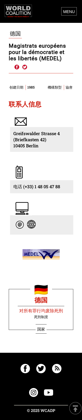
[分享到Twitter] (24, 67)
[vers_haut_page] (75, 409)
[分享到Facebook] (16, 67)
